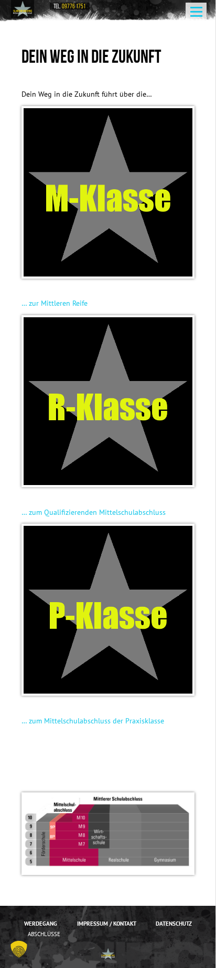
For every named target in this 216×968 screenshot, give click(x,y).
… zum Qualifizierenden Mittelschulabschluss (93, 512)
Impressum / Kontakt (106, 923)
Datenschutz (174, 923)
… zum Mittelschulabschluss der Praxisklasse (92, 720)
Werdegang (40, 923)
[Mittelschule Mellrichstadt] (22, 9)
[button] (19, 949)
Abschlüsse (44, 934)
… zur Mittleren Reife (54, 303)
